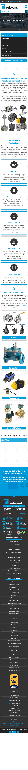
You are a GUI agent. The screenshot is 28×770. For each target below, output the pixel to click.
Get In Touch (23, 1)
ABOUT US (14, 650)
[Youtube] (18, 732)
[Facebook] (10, 732)
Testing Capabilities (7, 51)
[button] (26, 6)
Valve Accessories (7, 55)
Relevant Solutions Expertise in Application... (14, 723)
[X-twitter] (15, 732)
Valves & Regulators (7, 35)
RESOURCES (14, 618)
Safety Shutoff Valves (14, 725)
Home (2, 29)
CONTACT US (14, 691)
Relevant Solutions (15, 729)
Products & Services (8, 29)
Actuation (4, 48)
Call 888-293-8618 (14, 1)
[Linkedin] (13, 732)
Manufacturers (5, 38)
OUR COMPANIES (14, 578)
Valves (3, 42)
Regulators (5, 45)
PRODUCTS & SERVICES (14, 538)
